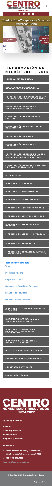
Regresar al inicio (41, 482)
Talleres (8, 266)
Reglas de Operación (14, 279)
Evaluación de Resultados (16, 292)
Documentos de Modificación (17, 299)
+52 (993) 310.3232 (14, 458)
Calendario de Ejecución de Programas (21, 286)
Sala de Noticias (10, 434)
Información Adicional (14, 272)
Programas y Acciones (13, 438)
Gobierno (7, 426)
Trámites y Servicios (12, 430)
